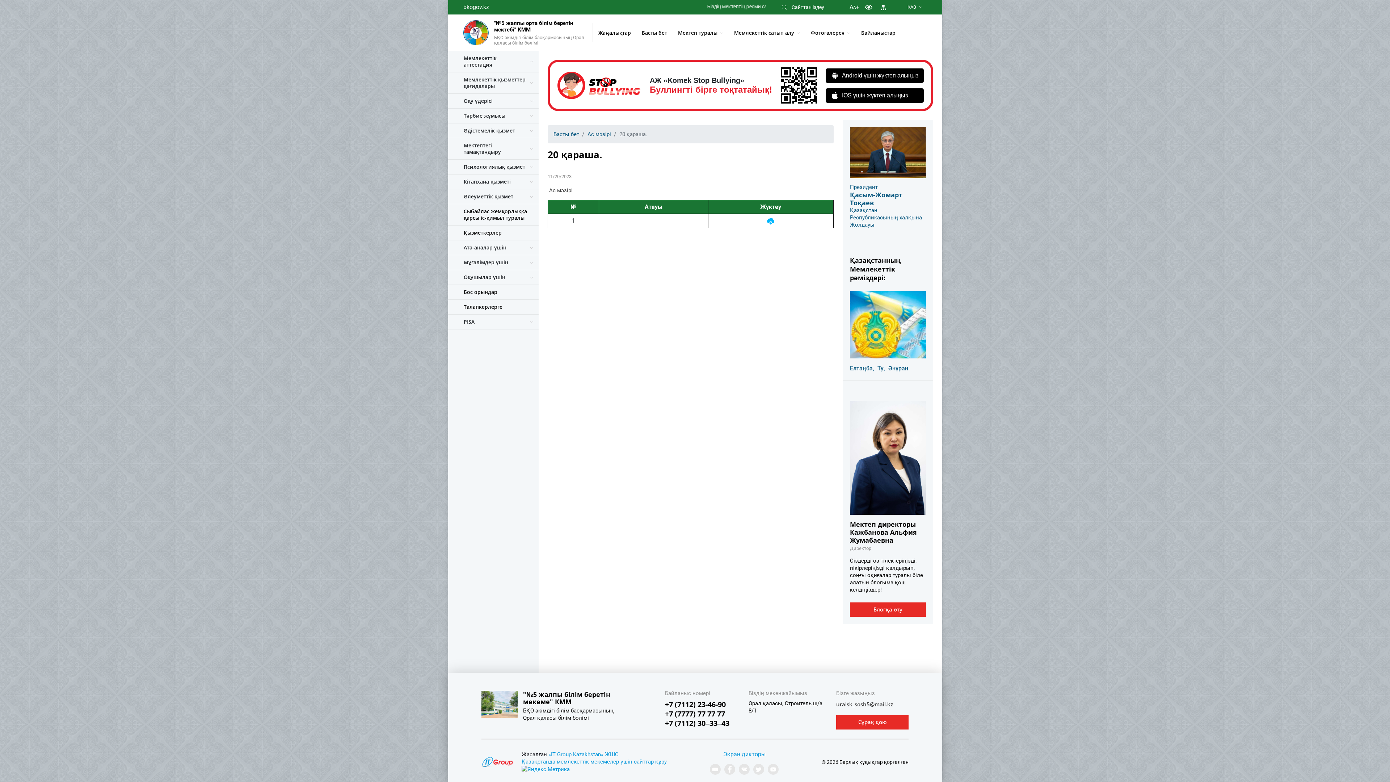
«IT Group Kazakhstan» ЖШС (583, 754)
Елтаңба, (862, 368)
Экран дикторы (744, 754)
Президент (864, 187)
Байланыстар (878, 32)
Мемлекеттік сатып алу (764, 32)
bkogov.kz (476, 7)
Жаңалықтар (614, 32)
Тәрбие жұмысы (484, 115)
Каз (911, 7)
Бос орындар (480, 292)
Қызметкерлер (483, 232)
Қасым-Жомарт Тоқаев (876, 198)
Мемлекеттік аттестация (480, 61)
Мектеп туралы (697, 32)
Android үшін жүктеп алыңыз (880, 75)
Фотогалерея (827, 32)
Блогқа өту (887, 609)
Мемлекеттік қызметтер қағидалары (495, 82)
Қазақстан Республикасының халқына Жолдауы (886, 217)
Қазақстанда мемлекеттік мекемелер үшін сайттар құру (594, 761)
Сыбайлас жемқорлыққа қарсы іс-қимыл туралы (495, 214)
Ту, (881, 368)
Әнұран (898, 368)
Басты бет (654, 32)
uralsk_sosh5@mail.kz (864, 704)
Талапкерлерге (483, 306)
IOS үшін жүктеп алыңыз (875, 95)
